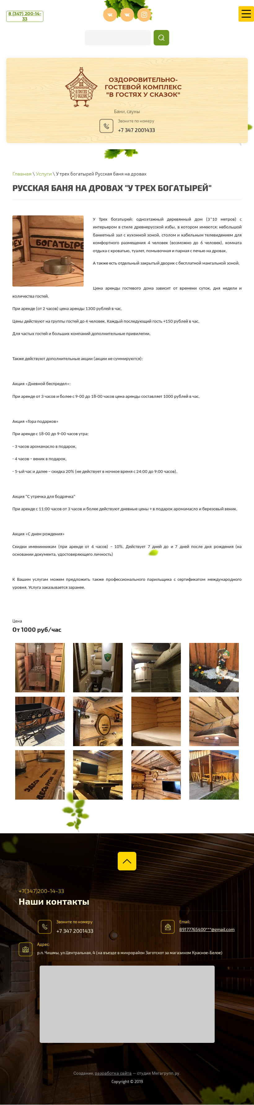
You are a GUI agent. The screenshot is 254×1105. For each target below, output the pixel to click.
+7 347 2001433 (136, 130)
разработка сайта (113, 1073)
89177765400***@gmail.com (206, 929)
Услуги (44, 174)
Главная (22, 174)
